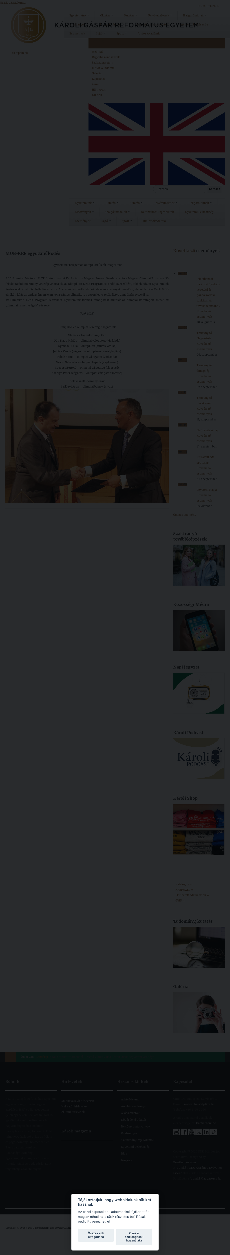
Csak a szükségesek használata (134, 1236)
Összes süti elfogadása (96, 1235)
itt (101, 1216)
